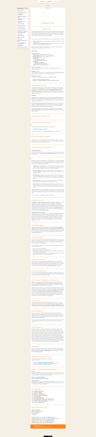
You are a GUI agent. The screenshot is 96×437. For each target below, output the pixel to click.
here (41, 203)
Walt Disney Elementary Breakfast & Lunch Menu (41, 79)
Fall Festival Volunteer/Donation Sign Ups (49, 153)
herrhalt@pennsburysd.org (48, 131)
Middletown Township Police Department (39, 202)
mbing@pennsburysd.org (50, 419)
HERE (43, 195)
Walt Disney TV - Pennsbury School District (45, 364)
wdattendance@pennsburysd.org (47, 422)
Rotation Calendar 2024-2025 (36, 232)
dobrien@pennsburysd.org (49, 420)
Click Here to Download (40, 377)
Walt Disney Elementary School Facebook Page (46, 362)
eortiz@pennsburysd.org (50, 417)
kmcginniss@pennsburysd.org (50, 421)
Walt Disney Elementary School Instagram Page (46, 363)
